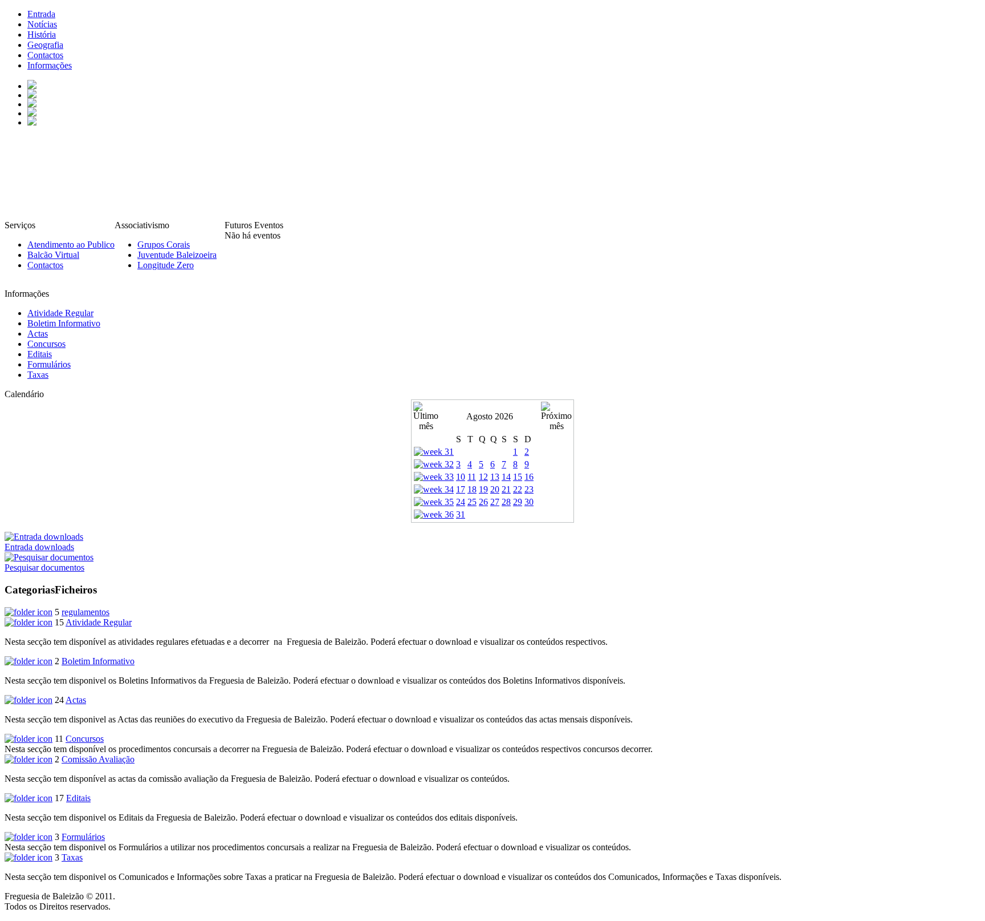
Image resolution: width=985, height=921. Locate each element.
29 (517, 502)
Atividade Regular (99, 622)
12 (483, 477)
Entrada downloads (39, 547)
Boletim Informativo (98, 661)
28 (506, 502)
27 (494, 502)
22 (517, 489)
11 (471, 477)
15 (517, 477)
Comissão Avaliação (98, 759)
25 (472, 502)
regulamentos (85, 612)
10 (460, 477)
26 (483, 502)
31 (460, 514)
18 (472, 489)
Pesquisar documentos (44, 567)
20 (494, 489)
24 (460, 502)
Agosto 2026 (489, 416)
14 (506, 477)
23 (529, 489)
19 (483, 489)
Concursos (85, 739)
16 (529, 477)
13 (494, 477)
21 (506, 489)
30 (529, 502)
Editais (78, 798)
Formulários (83, 837)
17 (460, 489)
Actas (76, 700)
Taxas (72, 857)
